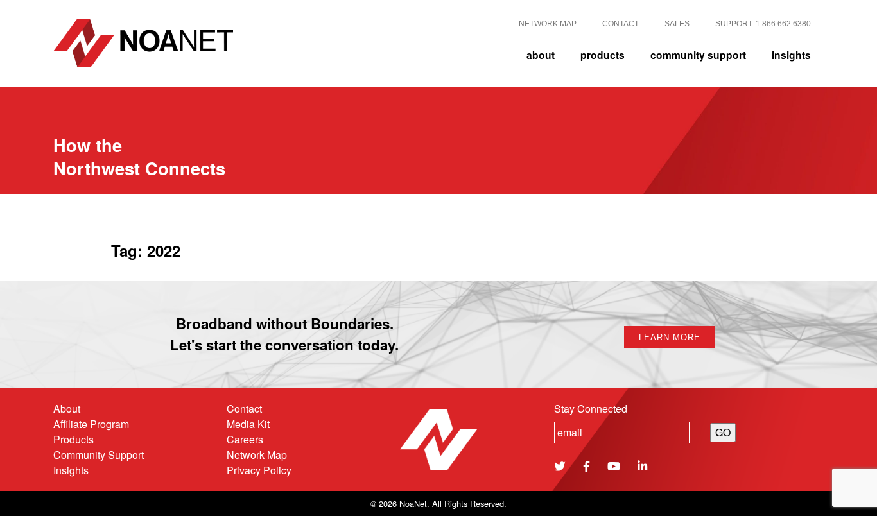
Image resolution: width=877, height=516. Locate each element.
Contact (244, 408)
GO (723, 432)
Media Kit (248, 424)
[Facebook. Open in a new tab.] (583, 466)
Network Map (257, 454)
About (66, 408)
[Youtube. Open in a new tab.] (610, 466)
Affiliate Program (91, 424)
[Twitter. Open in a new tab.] (560, 466)
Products (73, 439)
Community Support (98, 454)
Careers (245, 439)
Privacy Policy (259, 470)
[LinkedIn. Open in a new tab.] (639, 466)
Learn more (669, 337)
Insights (71, 470)
